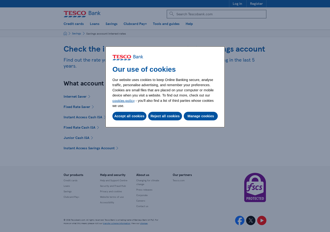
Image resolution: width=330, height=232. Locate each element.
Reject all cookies (165, 116)
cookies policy (123, 100)
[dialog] (165, 86)
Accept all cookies (129, 116)
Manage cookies (201, 116)
